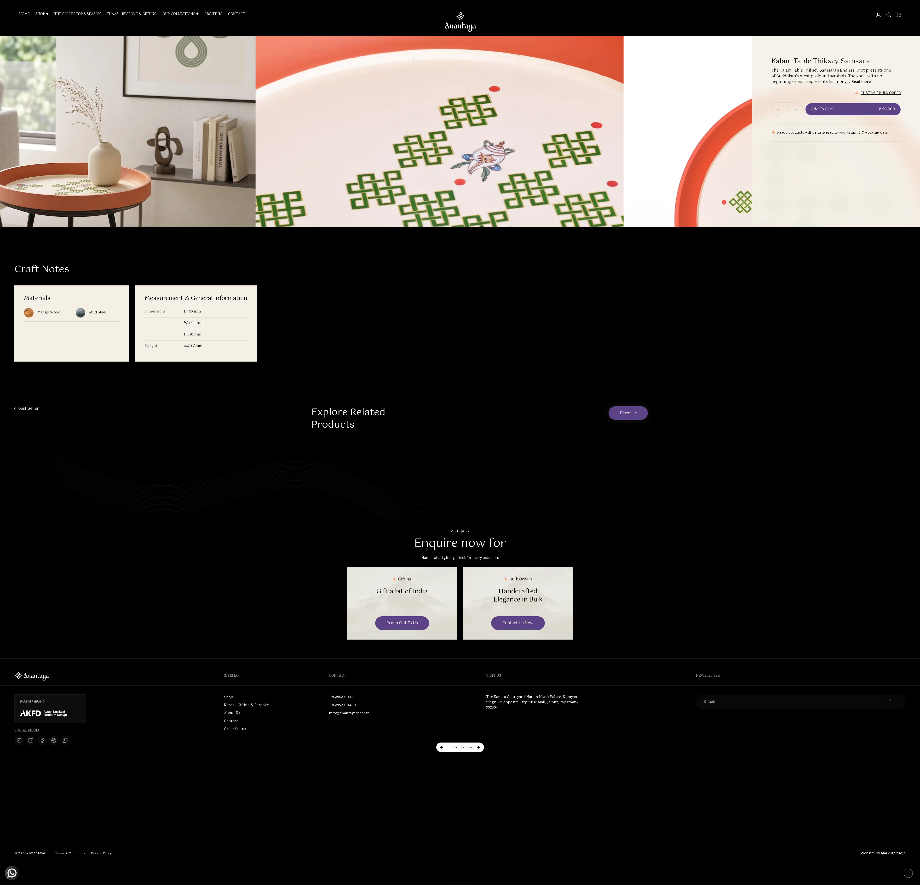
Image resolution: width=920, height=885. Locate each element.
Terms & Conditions (70, 853)
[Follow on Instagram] (19, 740)
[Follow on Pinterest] (53, 740)
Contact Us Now (518, 623)
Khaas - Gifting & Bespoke (246, 705)
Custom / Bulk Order (881, 93)
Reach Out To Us (402, 623)
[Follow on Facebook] (42, 740)
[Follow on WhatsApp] (65, 740)
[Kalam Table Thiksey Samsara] (362, 219)
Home (24, 14)
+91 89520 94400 (342, 705)
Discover (628, 413)
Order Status (235, 729)
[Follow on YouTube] (30, 740)
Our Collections (178, 14)
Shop (40, 14)
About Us (213, 14)
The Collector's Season (77, 14)
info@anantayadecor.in (349, 713)
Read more (861, 82)
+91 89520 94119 (341, 697)
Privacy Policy (101, 853)
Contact (236, 14)
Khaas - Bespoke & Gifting (132, 14)
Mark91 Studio (893, 853)
